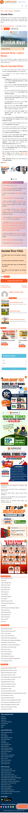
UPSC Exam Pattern (6, 739)
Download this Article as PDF (14, 280)
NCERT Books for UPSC (7, 601)
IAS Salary (3, 605)
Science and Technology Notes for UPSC (11, 700)
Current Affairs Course (6, 660)
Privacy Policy (4, 723)
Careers (3, 725)
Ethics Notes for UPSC (6, 709)
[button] (22, 6)
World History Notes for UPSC (8, 675)
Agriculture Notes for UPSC (7, 697)
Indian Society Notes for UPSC (8, 684)
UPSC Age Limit (5, 592)
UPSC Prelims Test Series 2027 (8, 647)
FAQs (2, 727)
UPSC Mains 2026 (5, 587)
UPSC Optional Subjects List (8, 603)
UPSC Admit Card (5, 610)
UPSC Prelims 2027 (6, 585)
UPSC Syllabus (4, 594)
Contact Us (3, 720)
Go (14, 368)
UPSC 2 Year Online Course (7, 635)
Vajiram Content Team (8, 26)
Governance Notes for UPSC (8, 686)
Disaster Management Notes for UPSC (10, 704)
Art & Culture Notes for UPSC (8, 679)
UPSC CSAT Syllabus (6, 751)
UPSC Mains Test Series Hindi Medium (10, 644)
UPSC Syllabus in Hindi (6, 737)
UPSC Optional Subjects (7, 748)
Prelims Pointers (9, 11)
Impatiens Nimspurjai (15, 311)
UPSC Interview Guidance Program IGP (10, 658)
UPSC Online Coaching (6, 651)
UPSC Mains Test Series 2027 (8, 642)
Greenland (24, 287)
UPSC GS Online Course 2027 (8, 631)
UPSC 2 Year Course (6, 633)
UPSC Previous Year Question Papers (10, 607)
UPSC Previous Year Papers (8, 755)
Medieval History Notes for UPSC (9, 670)
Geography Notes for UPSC (7, 681)
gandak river (6, 276)
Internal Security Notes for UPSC (9, 706)
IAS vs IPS (3, 621)
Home (2, 11)
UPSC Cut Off (4, 619)
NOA (5, 162)
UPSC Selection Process (7, 749)
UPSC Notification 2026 (6, 578)
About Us (3, 716)
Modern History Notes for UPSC (8, 672)
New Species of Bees (6, 287)
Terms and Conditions (6, 721)
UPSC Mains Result (5, 614)
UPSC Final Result (5, 617)
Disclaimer (3, 718)
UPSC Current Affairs (6, 760)
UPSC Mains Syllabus (6, 596)
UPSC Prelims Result (6, 612)
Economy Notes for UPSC (7, 695)
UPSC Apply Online (5, 589)
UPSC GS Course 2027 (6, 628)
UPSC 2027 (4, 580)
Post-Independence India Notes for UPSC (11, 677)
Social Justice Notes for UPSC (8, 691)
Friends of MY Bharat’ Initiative (17, 319)
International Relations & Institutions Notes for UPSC (13, 693)
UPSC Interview (5, 746)
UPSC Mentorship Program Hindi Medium (11, 640)
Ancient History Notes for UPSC (8, 668)
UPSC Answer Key (5, 762)
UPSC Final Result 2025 (7, 756)
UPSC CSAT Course (6, 649)
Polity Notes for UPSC (6, 688)
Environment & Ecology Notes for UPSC (10, 702)
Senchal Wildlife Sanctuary (16, 302)
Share (6, 28)
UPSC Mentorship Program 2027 (9, 638)
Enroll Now (4, 344)
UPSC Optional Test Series (7, 656)
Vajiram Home (22, 2)
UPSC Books (4, 598)
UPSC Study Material (6, 654)
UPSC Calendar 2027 (9, 240)
